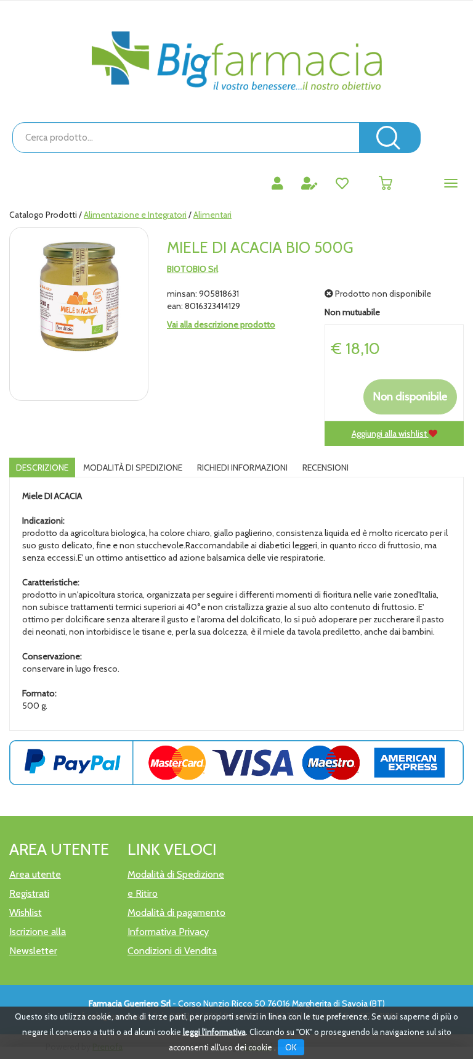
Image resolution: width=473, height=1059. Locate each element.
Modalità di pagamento (176, 912)
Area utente (35, 874)
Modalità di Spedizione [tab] (132, 467)
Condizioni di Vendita (172, 951)
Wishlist (25, 912)
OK (291, 1047)
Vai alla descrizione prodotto (221, 324)
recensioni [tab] (325, 467)
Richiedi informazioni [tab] (242, 467)
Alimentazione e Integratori (135, 214)
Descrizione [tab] (42, 467)
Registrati (29, 893)
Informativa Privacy (168, 931)
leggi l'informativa (214, 1032)
